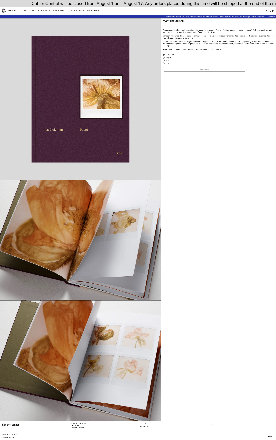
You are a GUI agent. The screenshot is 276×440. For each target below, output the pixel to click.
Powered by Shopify (8, 437)
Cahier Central (11, 435)
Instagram (212, 424)
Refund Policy (144, 426)
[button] (273, 11)
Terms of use (144, 424)
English (270, 436)
